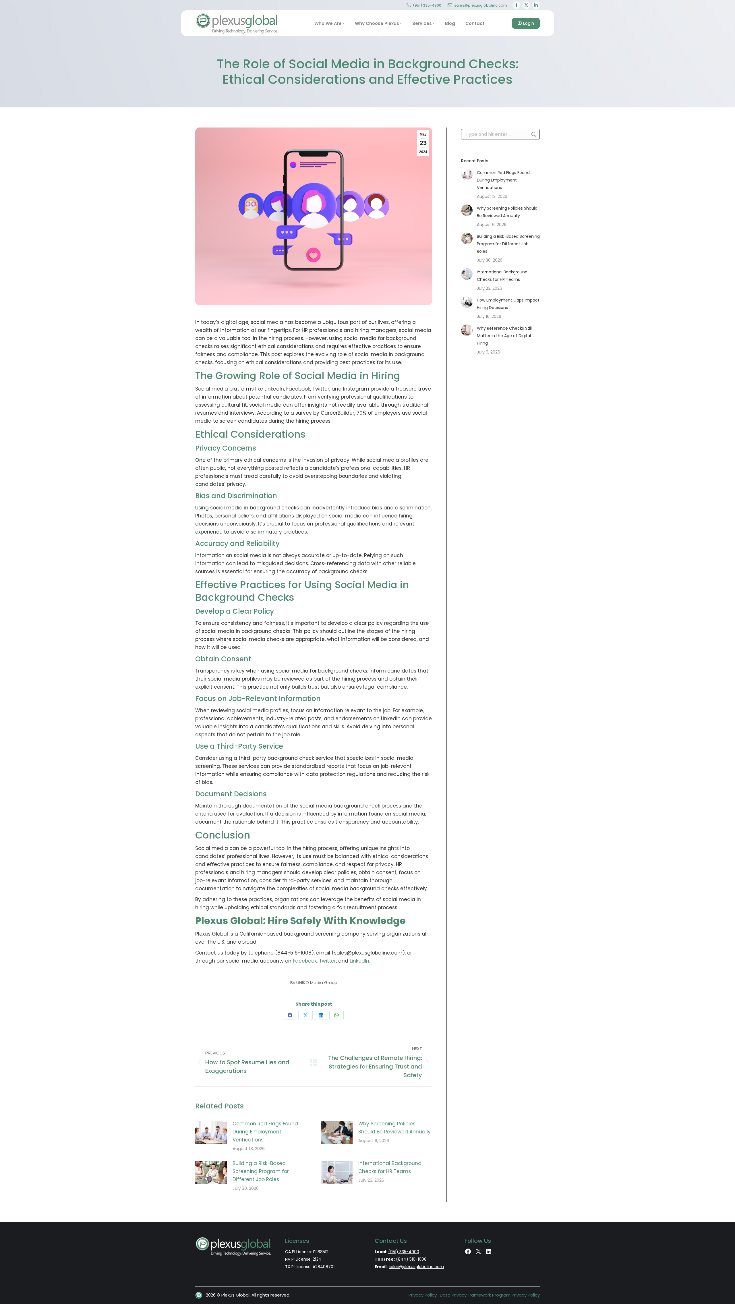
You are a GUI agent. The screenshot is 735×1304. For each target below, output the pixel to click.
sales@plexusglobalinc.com (480, 5)
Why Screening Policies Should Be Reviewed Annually (394, 1127)
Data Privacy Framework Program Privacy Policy (490, 1295)
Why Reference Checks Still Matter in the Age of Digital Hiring (504, 335)
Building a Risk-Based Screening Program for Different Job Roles (261, 1171)
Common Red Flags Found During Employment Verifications (265, 1131)
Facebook (305, 960)
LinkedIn (359, 960)
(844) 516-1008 (411, 1259)
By (313, 983)
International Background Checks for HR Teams (389, 1167)
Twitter (327, 960)
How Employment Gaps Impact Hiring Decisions (508, 303)
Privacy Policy (423, 1295)
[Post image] (211, 1132)
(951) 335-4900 (427, 5)
